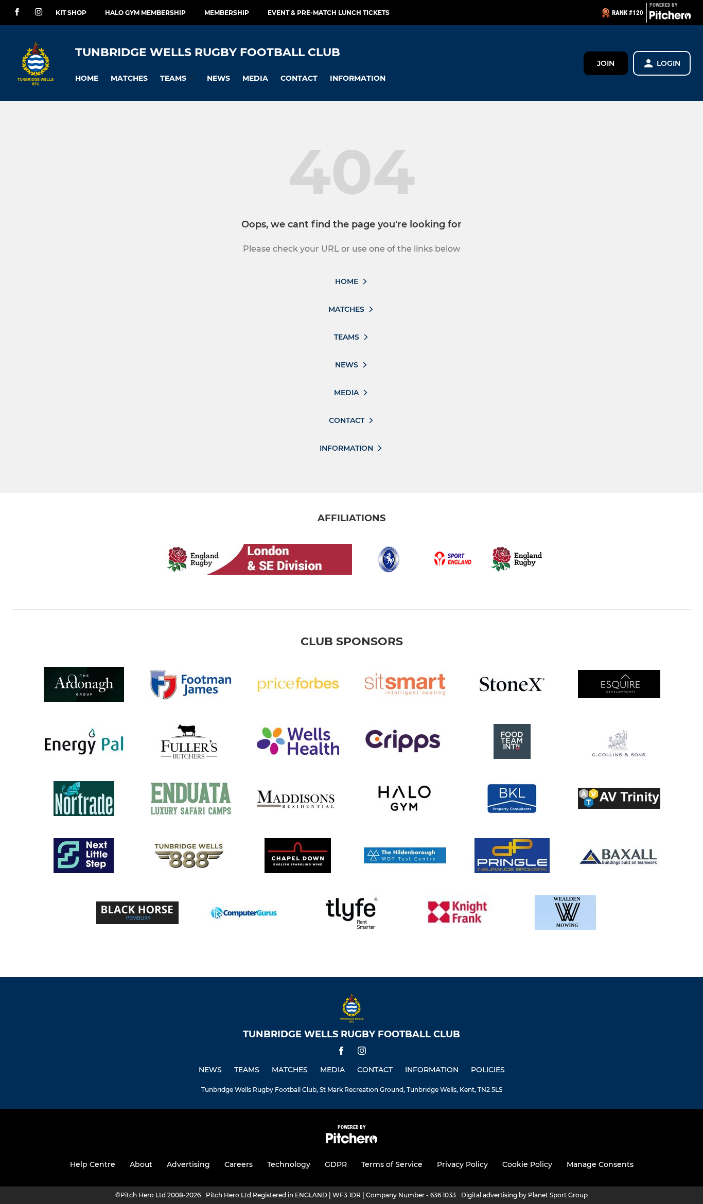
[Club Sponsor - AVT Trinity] (619, 800)
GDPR (336, 1164)
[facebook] (17, 12)
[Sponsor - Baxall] (619, 857)
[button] (86, 78)
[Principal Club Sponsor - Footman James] (191, 686)
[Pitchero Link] (670, 17)
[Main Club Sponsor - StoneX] (512, 686)
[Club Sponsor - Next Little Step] (84, 857)
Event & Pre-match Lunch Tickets (329, 12)
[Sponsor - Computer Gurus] (244, 914)
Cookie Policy (527, 1164)
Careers (238, 1164)
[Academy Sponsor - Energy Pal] (84, 743)
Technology (288, 1164)
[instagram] (38, 12)
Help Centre (92, 1164)
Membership (226, 12)
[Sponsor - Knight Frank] (458, 914)
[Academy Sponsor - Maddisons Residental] (298, 800)
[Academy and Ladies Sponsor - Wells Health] (298, 743)
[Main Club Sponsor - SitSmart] (405, 686)
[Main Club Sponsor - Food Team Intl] (512, 743)
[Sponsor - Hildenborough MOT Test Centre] (405, 857)
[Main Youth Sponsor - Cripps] (405, 743)
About (141, 1164)
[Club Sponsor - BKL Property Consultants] (512, 800)
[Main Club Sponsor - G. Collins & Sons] (619, 743)
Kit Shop (71, 12)
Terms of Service (392, 1164)
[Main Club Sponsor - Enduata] (191, 800)
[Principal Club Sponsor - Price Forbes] (298, 686)
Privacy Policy (462, 1164)
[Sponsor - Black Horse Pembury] (137, 914)
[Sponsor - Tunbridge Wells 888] (191, 857)
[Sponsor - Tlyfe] (351, 914)
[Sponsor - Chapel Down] (298, 857)
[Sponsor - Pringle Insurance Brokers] (512, 857)
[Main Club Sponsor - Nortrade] (84, 800)
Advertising (188, 1164)
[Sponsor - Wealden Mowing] (565, 914)
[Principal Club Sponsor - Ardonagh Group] (84, 686)
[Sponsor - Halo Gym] (405, 800)
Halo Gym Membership (145, 12)
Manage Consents (600, 1164)
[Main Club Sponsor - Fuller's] (191, 743)
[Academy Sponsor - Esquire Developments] (619, 686)
